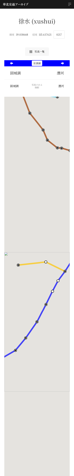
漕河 (60, 73)
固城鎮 (15, 73)
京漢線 (37, 63)
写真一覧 (39, 51)
